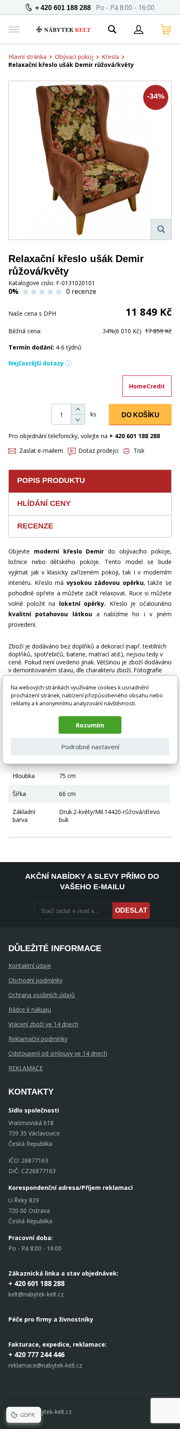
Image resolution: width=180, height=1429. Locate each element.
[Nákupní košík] (165, 29)
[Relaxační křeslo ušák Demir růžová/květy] (90, 160)
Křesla (110, 57)
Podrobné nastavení (90, 747)
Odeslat (131, 910)
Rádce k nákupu (29, 1009)
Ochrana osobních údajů (41, 995)
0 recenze (81, 291)
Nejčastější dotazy (36, 363)
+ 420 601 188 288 (63, 7)
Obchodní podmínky (35, 980)
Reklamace (25, 1068)
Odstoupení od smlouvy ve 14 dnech (57, 1053)
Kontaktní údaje (29, 966)
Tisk (139, 450)
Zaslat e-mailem (41, 450)
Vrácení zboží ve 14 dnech (43, 1024)
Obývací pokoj (74, 57)
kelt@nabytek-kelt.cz (36, 1294)
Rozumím (90, 725)
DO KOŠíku (140, 414)
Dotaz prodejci (98, 450)
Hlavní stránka (27, 57)
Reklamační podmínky (37, 1039)
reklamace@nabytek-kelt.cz (45, 1365)
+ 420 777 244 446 (36, 1354)
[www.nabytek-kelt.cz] (63, 29)
